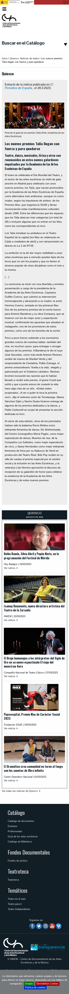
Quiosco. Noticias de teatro (24, 58)
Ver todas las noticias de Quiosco (20, 791)
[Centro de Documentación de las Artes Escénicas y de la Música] (11, 21)
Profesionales (15, 831)
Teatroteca (18, 871)
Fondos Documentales (29, 852)
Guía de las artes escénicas (23, 836)
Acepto (29, 983)
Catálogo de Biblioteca (20, 841)
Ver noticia (9, 568)
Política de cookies (35, 987)
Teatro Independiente (19, 909)
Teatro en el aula (16, 898)
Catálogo (16, 812)
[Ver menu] (4, 8)
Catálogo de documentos (21, 821)
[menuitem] (61, 9)
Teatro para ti (15, 904)
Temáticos (17, 890)
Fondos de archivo (17, 860)
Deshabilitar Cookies (47, 983)
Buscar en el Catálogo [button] (23, 43)
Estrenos (12, 826)
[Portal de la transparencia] (47, 946)
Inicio (5, 58)
